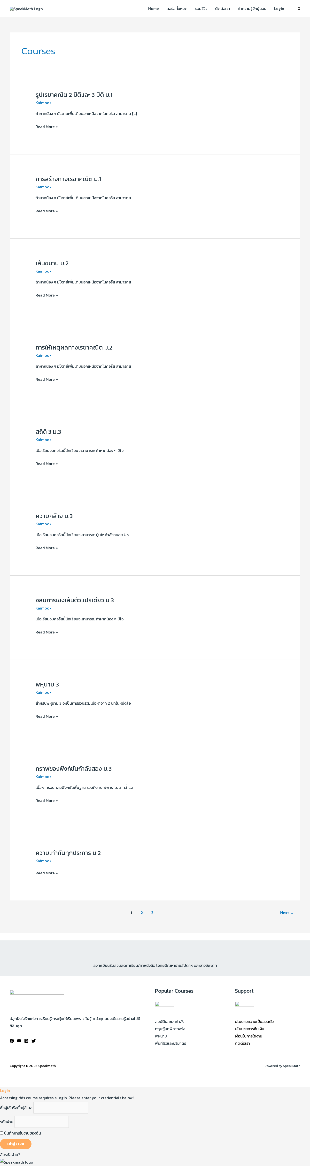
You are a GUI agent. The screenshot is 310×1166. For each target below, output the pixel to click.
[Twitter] (33, 1041)
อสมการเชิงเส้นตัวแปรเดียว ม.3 (75, 600)
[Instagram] (26, 1041)
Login (279, 8)
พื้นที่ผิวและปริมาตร (170, 1043)
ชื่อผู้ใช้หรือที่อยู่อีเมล (16, 1108)
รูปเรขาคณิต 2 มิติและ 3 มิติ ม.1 (74, 94)
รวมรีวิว (201, 8)
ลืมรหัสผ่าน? (10, 1155)
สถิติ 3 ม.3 (48, 431)
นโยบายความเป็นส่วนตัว (254, 1021)
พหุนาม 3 (47, 684)
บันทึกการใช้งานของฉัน (22, 1133)
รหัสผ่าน (6, 1122)
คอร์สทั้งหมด (177, 8)
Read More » (47, 126)
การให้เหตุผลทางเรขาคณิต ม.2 (74, 347)
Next (287, 912)
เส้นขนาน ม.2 (52, 263)
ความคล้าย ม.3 (54, 515)
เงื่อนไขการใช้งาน (248, 1036)
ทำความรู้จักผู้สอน (252, 8)
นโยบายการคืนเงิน (249, 1029)
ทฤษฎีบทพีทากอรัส (170, 1029)
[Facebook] (12, 1041)
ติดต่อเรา (222, 8)
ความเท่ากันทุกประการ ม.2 (68, 852)
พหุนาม (161, 1036)
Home (153, 8)
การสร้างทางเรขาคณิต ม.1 (68, 178)
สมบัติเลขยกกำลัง (169, 1021)
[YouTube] (19, 1041)
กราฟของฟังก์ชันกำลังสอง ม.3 (74, 768)
